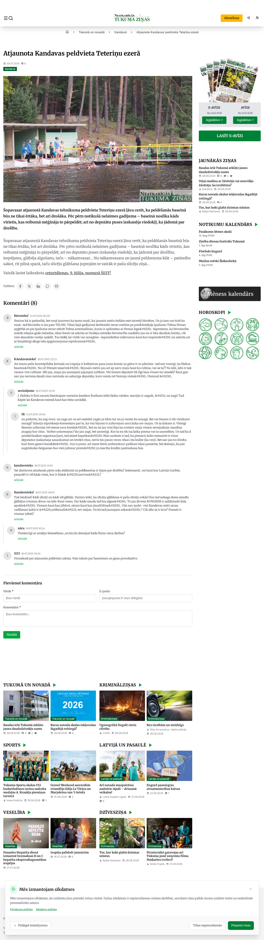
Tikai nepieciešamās (207, 925)
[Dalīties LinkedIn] (38, 286)
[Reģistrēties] (257, 18)
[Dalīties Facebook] (20, 286)
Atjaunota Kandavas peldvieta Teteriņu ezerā (168, 32)
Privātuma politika (21, 909)
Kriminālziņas (109, 718)
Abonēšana (231, 18)
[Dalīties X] (29, 286)
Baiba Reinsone (112, 860)
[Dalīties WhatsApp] (47, 286)
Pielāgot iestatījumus (33, 925)
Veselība (10, 846)
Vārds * (8, 591)
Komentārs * (12, 607)
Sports (9, 778)
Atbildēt (19, 346)
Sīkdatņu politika (46, 909)
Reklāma (207, 189)
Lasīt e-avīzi (230, 135)
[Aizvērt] (250, 889)
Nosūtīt (12, 634)
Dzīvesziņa (107, 846)
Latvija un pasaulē (111, 778)
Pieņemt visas (241, 925)
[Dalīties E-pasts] (56, 286)
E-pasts (104, 591)
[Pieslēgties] (248, 18)
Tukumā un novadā (92, 32)
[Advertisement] (98, 661)
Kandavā (120, 32)
